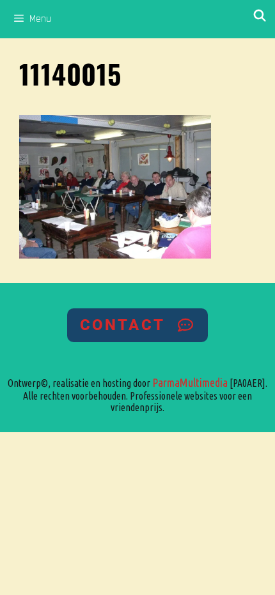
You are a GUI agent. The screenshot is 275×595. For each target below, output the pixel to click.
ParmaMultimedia (190, 382)
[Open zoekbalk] (260, 16)
